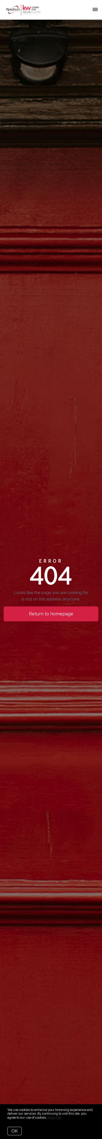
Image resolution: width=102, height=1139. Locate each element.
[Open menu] (95, 10)
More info (54, 1117)
